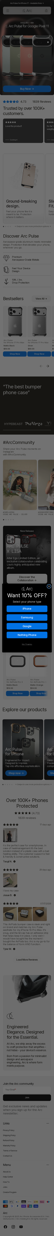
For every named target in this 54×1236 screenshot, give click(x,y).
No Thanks (27, 644)
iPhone (27, 608)
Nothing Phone (27, 634)
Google (27, 626)
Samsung (27, 617)
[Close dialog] (49, 586)
